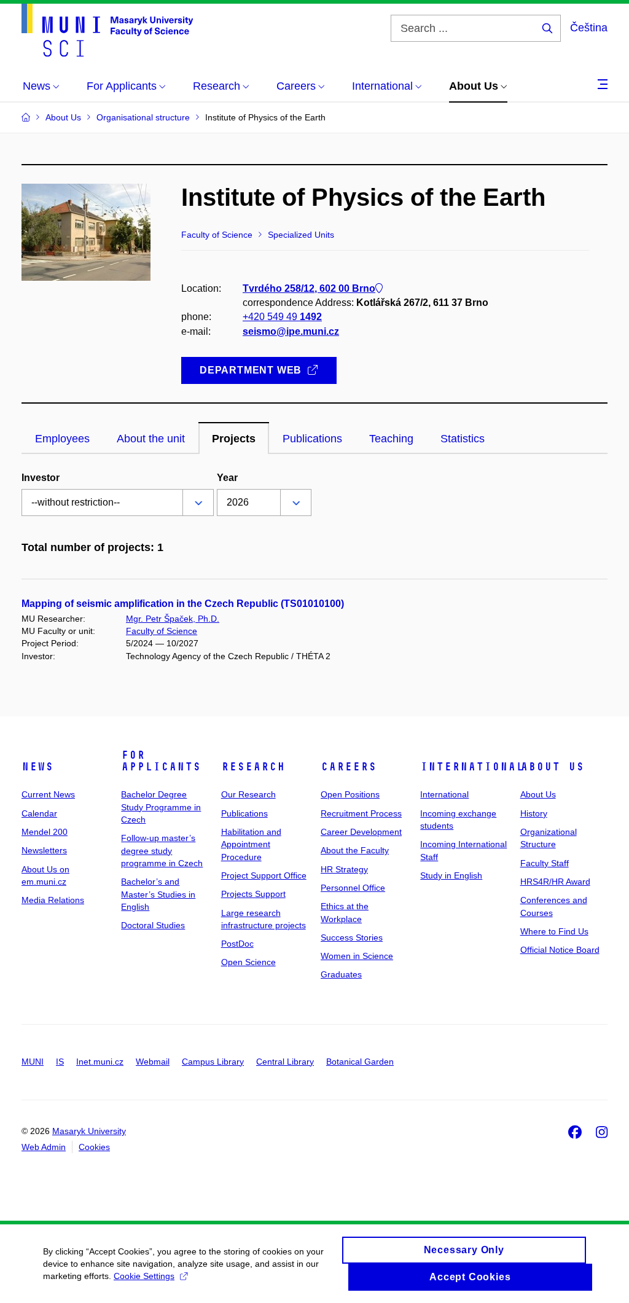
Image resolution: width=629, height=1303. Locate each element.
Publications (244, 813)
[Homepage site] (107, 30)
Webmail (153, 1061)
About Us (552, 766)
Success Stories (352, 937)
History (533, 813)
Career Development (361, 832)
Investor (40, 477)
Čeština (589, 28)
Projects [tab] (234, 438)
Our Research (248, 794)
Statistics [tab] (462, 438)
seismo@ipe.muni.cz (291, 331)
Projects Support (253, 894)
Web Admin (43, 1147)
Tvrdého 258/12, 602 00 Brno (309, 288)
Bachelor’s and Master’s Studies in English (158, 894)
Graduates (341, 974)
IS (60, 1061)
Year (227, 477)
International (472, 766)
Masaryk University (89, 1131)
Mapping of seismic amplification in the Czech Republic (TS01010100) (182, 603)
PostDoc (237, 944)
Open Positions (350, 794)
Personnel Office (353, 888)
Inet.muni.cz (99, 1061)
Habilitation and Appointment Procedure (251, 844)
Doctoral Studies (153, 925)
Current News (48, 794)
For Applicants (161, 761)
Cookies (94, 1147)
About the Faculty (355, 850)
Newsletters (44, 850)
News (37, 766)
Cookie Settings (144, 1276)
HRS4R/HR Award (555, 881)
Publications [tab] (312, 438)
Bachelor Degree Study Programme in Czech (161, 806)
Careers (349, 766)
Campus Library (213, 1061)
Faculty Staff (544, 863)
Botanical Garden (360, 1061)
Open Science (248, 962)
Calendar (39, 813)
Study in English (451, 875)
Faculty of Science (161, 631)
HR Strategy (344, 869)
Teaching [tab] (391, 438)
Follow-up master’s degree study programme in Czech (162, 850)
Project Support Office (264, 875)
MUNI (32, 1061)
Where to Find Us (554, 931)
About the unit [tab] (151, 438)
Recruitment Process (361, 813)
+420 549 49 (282, 316)
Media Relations (52, 900)
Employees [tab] (62, 438)
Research (253, 766)
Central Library (285, 1061)
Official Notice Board (560, 950)
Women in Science (357, 956)
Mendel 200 (44, 832)
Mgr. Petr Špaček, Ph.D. (172, 619)
